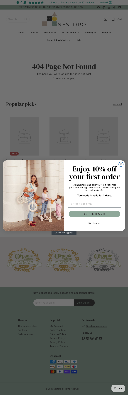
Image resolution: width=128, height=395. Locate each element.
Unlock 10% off (94, 214)
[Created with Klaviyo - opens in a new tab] (64, 233)
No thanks (95, 223)
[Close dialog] (121, 164)
